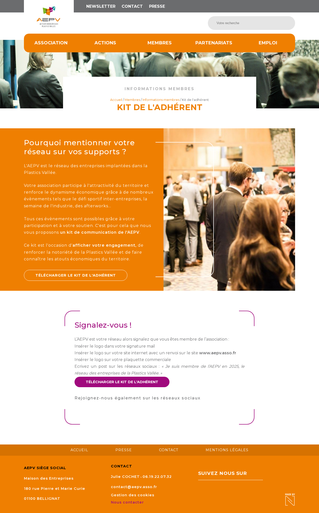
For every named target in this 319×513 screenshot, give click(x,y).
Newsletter (100, 6)
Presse (157, 6)
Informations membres (161, 100)
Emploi (268, 43)
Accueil (116, 100)
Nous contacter (128, 502)
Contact (132, 6)
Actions (105, 43)
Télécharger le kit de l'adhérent (75, 275)
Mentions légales (227, 450)
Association (51, 43)
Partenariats (213, 43)
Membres (160, 43)
